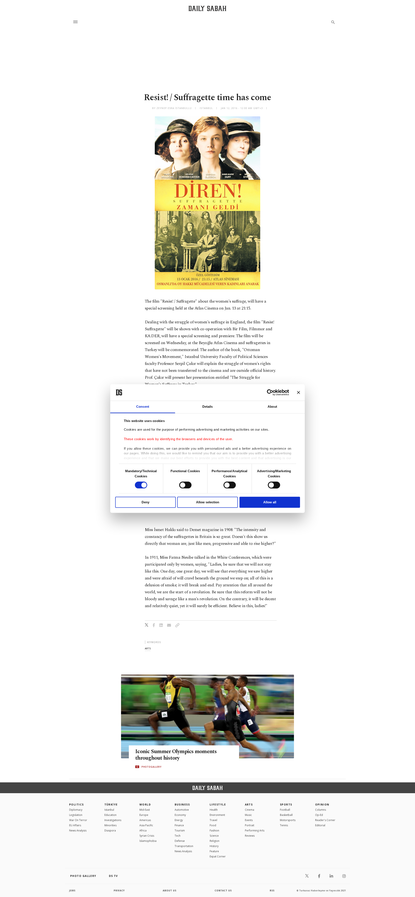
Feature (214, 851)
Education (110, 815)
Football (285, 810)
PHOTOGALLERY (151, 766)
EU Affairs (75, 825)
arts (148, 648)
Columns (320, 810)
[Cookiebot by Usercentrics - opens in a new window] (270, 392)
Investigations (112, 820)
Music (248, 815)
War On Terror (78, 820)
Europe (143, 815)
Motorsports (287, 820)
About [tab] (272, 407)
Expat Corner (218, 856)
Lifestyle (218, 804)
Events (249, 820)
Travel (213, 820)
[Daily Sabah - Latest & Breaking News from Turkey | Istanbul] (207, 8)
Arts (249, 804)
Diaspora (110, 830)
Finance (179, 825)
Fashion (214, 830)
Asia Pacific (146, 825)
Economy (180, 815)
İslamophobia (147, 841)
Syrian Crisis (146, 836)
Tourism (180, 830)
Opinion (322, 804)
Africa (143, 830)
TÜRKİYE (111, 804)
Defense (180, 841)
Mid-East (144, 810)
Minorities (110, 825)
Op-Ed (319, 815)
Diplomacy (75, 810)
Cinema (249, 810)
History (214, 846)
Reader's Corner (325, 820)
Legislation (75, 815)
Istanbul (109, 810)
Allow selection (207, 502)
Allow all (269, 502)
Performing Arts (254, 830)
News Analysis (77, 830)
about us (169, 890)
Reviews (250, 836)
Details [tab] (207, 407)
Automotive (182, 810)
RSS (272, 890)
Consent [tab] (142, 407)
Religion (214, 841)
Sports (286, 804)
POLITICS (76, 804)
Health (214, 810)
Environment (217, 815)
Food (213, 825)
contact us (223, 890)
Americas (145, 820)
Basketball (286, 815)
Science (214, 836)
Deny (145, 502)
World (145, 804)
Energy (179, 820)
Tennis (284, 825)
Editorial (320, 825)
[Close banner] (298, 392)
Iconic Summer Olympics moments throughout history (176, 755)
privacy (119, 890)
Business (182, 804)
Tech (177, 836)
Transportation (184, 846)
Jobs (72, 890)
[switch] (185, 484)
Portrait (249, 825)
